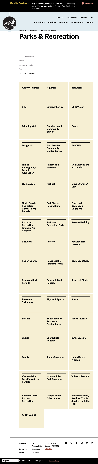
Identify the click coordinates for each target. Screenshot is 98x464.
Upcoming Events (26, 65)
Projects (63, 22)
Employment (72, 17)
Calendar (60, 17)
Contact (48, 448)
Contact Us (84, 17)
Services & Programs (27, 73)
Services (52, 22)
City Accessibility (37, 444)
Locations (39, 22)
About (21, 60)
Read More (89, 3)
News (90, 22)
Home (21, 30)
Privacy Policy (54, 461)
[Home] (9, 23)
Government (77, 22)
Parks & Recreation (48, 30)
